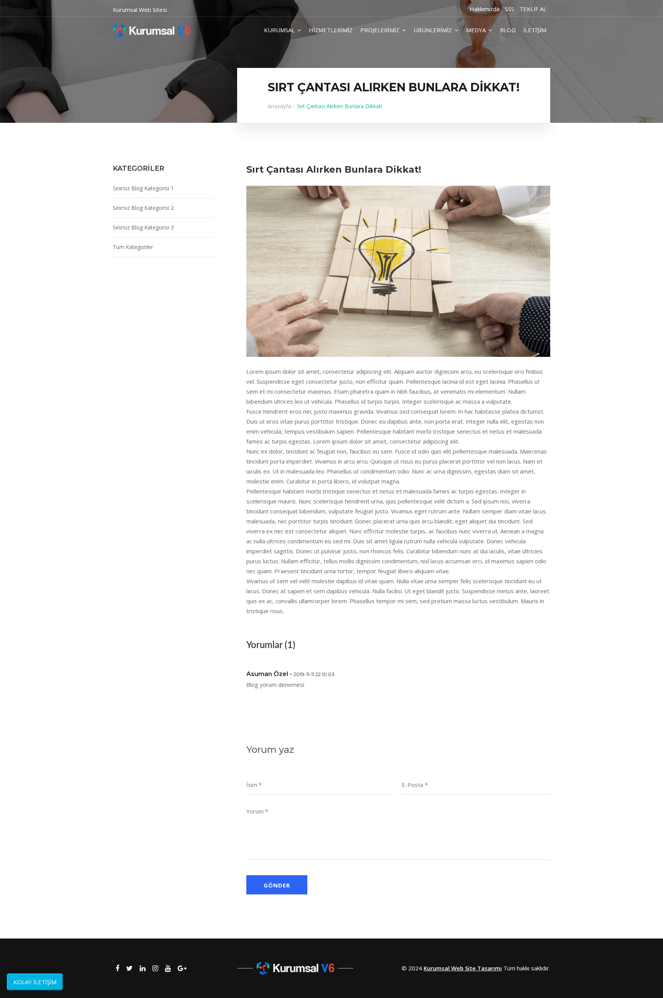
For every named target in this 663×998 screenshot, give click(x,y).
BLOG (508, 30)
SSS (509, 9)
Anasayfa (279, 106)
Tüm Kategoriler (133, 247)
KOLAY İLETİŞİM (34, 982)
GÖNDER (277, 885)
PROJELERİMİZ (379, 30)
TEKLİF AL (533, 9)
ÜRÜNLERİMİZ (433, 30)
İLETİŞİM (534, 30)
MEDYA (476, 30)
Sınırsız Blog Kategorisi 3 (143, 227)
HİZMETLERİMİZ (331, 30)
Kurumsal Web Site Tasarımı (463, 968)
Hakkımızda (485, 9)
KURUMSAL (279, 30)
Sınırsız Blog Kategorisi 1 (143, 188)
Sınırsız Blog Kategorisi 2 (143, 207)
